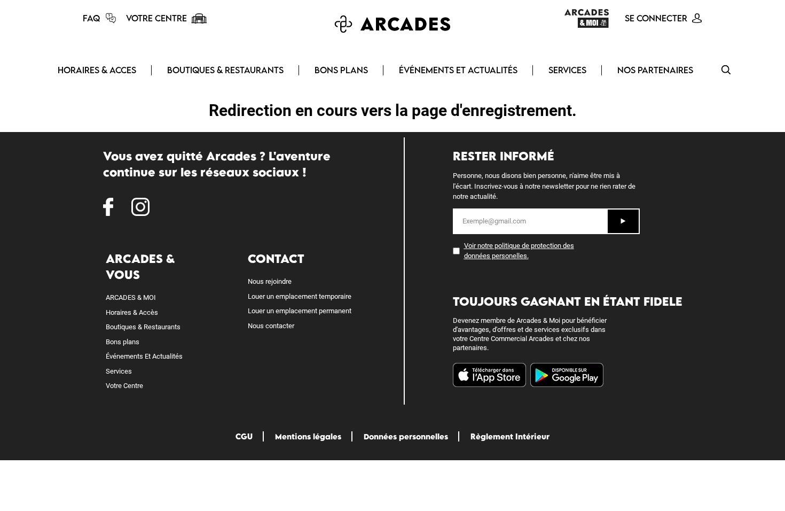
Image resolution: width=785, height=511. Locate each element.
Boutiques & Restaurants (143, 327)
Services (119, 371)
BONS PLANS (341, 70)
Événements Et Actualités (144, 356)
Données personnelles (406, 436)
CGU (244, 436)
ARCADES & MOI (131, 297)
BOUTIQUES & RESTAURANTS (225, 70)
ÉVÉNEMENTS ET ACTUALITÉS (458, 70)
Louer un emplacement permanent (299, 311)
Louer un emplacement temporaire (299, 296)
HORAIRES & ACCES (97, 70)
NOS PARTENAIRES (655, 70)
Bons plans (122, 342)
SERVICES (567, 70)
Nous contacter (271, 326)
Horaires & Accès (132, 312)
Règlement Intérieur (510, 436)
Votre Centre (124, 386)
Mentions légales (308, 436)
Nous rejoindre (270, 281)
